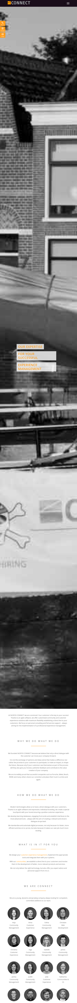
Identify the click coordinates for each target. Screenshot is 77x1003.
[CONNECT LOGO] (19, 3)
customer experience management (34, 855)
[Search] (64, 3)
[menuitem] (64, 3)
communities (21, 861)
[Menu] (67, 3)
